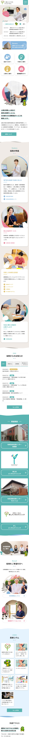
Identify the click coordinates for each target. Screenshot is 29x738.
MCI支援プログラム (10, 291)
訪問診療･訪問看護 (10, 243)
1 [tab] (3, 21)
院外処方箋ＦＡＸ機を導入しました (17, 35)
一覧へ (23, 24)
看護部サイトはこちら (14, 621)
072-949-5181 (7, 736)
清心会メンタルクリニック (14, 473)
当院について (8, 134)
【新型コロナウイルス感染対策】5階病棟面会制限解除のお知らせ (17, 28)
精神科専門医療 (9, 196)
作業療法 (8, 289)
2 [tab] (5, 21)
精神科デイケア (9, 284)
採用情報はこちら (14, 596)
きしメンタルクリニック (14, 527)
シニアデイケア (9, 286)
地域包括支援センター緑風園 (14, 445)
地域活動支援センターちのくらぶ (14, 500)
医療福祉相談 (9, 339)
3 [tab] (7, 21)
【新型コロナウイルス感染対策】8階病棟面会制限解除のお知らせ (17, 32)
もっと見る (16, 407)
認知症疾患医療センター (11, 199)
